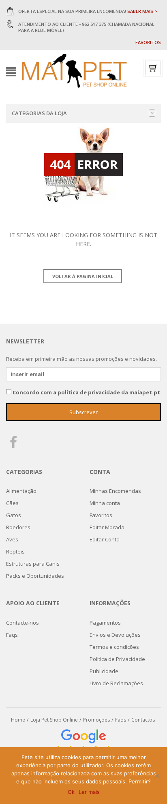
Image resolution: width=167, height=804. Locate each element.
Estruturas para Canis (33, 563)
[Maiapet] (74, 71)
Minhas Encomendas (115, 491)
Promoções (96, 719)
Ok (71, 792)
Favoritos (148, 42)
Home (18, 719)
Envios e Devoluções (115, 634)
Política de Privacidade (117, 659)
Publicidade (104, 671)
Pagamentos (105, 622)
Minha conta (105, 503)
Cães (12, 503)
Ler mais (89, 792)
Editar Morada (107, 527)
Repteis (15, 551)
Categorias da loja (39, 113)
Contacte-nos (22, 622)
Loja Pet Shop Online (54, 719)
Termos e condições (114, 646)
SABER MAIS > (142, 11)
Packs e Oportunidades (35, 575)
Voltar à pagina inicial (82, 276)
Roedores (18, 527)
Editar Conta (105, 539)
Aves (12, 539)
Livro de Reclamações (116, 683)
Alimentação (21, 491)
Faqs (12, 634)
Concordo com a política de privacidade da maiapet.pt (86, 392)
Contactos (143, 719)
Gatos (13, 515)
